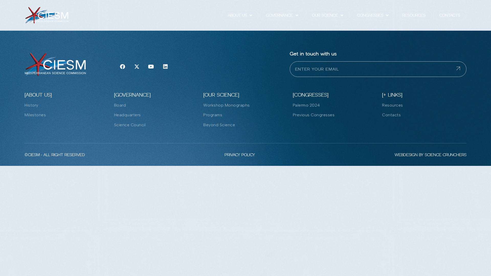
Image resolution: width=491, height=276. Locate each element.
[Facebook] (122, 67)
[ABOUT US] (38, 95)
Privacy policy (240, 154)
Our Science (325, 15)
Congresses (370, 15)
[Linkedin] (165, 67)
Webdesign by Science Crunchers (430, 154)
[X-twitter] (137, 67)
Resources (414, 15)
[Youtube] (151, 67)
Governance (279, 15)
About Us (237, 15)
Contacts (449, 15)
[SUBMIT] (461, 69)
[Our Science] (221, 95)
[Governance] (132, 95)
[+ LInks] (392, 95)
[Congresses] (310, 95)
